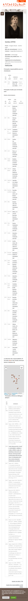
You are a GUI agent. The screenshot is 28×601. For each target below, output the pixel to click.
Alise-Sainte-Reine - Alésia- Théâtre (15, 83)
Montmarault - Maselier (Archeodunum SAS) (15, 205)
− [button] (5, 369)
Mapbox (14, 394)
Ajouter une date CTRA (17, 581)
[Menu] (2, 13)
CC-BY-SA (6, 394)
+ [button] (5, 367)
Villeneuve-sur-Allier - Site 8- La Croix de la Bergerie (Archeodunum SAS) (15, 316)
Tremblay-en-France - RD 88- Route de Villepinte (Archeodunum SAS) (15, 289)
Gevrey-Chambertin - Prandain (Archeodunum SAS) (15, 227)
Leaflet (5, 393)
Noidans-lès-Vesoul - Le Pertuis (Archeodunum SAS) (15, 162)
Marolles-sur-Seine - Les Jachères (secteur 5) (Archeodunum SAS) (15, 303)
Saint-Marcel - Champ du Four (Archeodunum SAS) (15, 184)
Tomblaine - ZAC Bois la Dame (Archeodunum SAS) (15, 133)
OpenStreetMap (15, 393)
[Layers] (21, 367)
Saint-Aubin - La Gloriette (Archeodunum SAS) (15, 351)
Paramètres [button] (6, 597)
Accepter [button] (13, 597)
